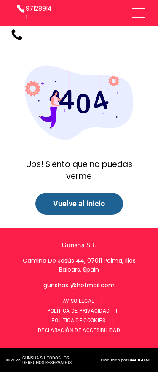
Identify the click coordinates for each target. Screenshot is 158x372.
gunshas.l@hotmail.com (79, 285)
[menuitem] (79, 301)
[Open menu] (138, 13)
